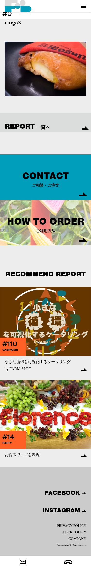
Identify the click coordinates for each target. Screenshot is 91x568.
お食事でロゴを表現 (22, 455)
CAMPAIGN (10, 350)
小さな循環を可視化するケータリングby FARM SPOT (38, 365)
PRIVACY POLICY (71, 526)
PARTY (7, 443)
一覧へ (27, 126)
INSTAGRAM (62, 510)
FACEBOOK (63, 493)
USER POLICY (74, 532)
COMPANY (77, 539)
